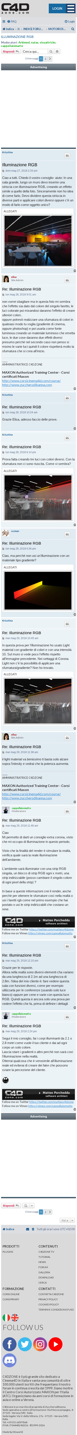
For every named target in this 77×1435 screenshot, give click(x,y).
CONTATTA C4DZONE (51, 1294)
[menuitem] (11, 21)
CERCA (42, 1282)
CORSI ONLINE (11, 1294)
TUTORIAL (44, 1256)
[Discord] (9, 1360)
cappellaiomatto (12, 46)
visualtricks (48, 42)
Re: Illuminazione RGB (21, 289)
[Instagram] (40, 1344)
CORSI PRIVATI (11, 1299)
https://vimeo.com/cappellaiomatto (50, 933)
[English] (15, 1317)
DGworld (18, 1432)
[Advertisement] (38, 109)
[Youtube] (55, 1344)
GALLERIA (44, 1272)
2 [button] (45, 59)
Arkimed (24, 42)
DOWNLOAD (46, 1277)
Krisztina (7, 152)
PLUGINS (8, 1251)
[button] (50, 58)
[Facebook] (9, 1344)
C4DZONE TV (46, 1251)
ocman (15, 531)
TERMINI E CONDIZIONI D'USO (56, 1309)
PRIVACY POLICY (48, 1299)
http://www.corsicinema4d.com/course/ (31, 381)
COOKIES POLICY (48, 1304)
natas (34, 42)
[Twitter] (25, 1344)
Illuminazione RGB (17, 37)
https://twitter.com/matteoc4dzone (51, 929)
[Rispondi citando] (67, 155)
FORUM (43, 1267)
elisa (13, 277)
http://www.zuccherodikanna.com (27, 385)
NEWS (42, 1262)
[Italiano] (7, 1317)
